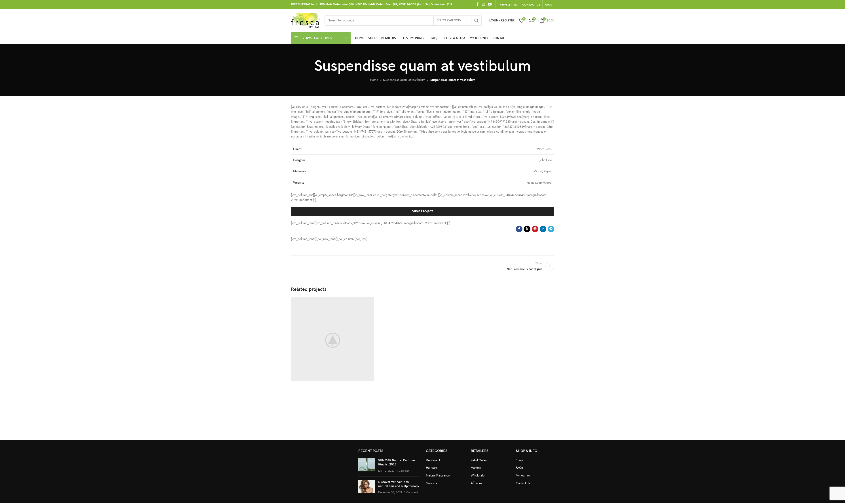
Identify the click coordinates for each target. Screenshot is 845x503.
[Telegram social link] (551, 229)
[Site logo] (305, 20)
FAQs (519, 468)
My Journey (523, 475)
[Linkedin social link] (543, 229)
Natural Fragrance (438, 475)
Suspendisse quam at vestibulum (404, 80)
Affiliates (476, 483)
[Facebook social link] (477, 4)
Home (374, 80)
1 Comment (403, 471)
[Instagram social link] (483, 4)
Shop (519, 460)
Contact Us (523, 483)
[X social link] (527, 229)
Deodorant (433, 460)
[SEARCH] (476, 20)
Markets (476, 468)
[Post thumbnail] (366, 465)
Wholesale (477, 475)
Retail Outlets (479, 460)
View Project (422, 211)
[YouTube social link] (489, 4)
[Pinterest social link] (535, 229)
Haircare (431, 468)
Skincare (431, 483)
